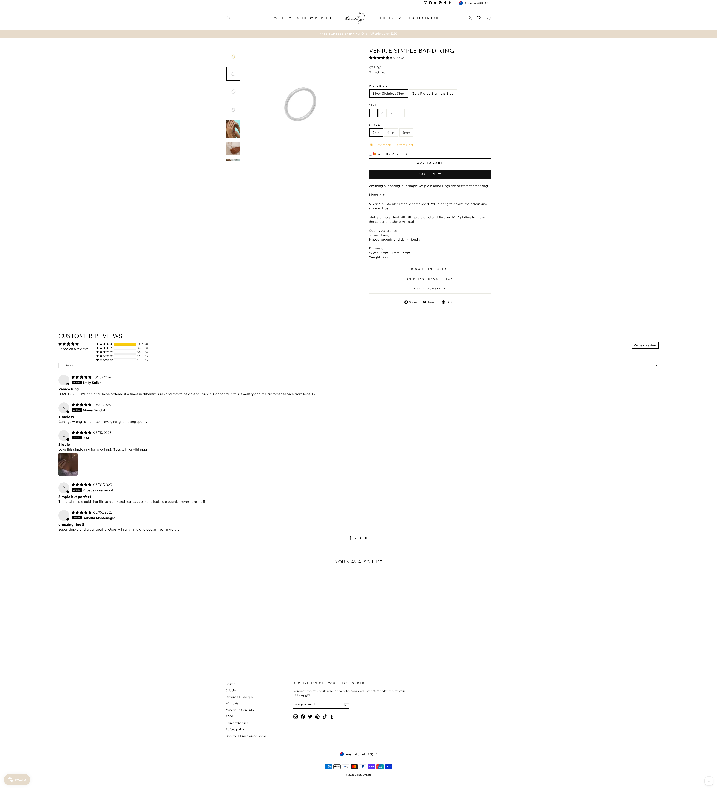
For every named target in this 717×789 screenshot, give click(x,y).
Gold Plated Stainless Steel (433, 93)
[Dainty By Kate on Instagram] (295, 716)
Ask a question (430, 288)
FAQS (229, 716)
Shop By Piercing (315, 18)
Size (373, 105)
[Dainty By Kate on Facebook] (303, 716)
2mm (376, 132)
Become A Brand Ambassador (246, 736)
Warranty (232, 703)
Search (230, 684)
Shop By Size (390, 18)
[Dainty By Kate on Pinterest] (317, 716)
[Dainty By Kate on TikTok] (324, 716)
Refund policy (235, 729)
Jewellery (281, 18)
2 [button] (356, 538)
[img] (82, 377)
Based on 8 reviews (73, 349)
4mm (391, 132)
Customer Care (425, 18)
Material (378, 85)
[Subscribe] (346, 704)
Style (375, 124)
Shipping (231, 690)
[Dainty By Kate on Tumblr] (332, 716)
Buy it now (430, 174)
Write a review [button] (645, 345)
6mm (406, 132)
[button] (379, 58)
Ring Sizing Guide (430, 269)
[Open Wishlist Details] (479, 18)
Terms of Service (237, 723)
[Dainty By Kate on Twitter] (310, 716)
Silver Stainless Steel (389, 93)
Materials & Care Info (240, 710)
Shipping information (430, 278)
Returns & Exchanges (240, 697)
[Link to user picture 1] (68, 464)
